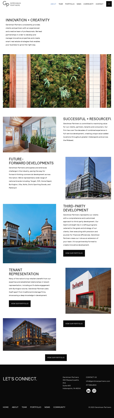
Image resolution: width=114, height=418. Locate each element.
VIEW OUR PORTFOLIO (74, 253)
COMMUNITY (88, 4)
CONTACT (99, 4)
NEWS (79, 4)
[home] (12, 4)
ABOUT (53, 4)
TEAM (61, 4)
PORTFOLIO (70, 4)
